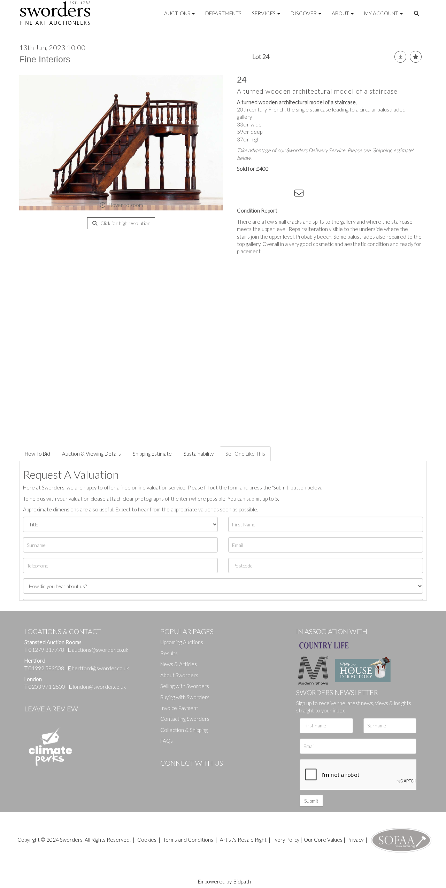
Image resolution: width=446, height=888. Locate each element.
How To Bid (37, 453)
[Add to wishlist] (416, 57)
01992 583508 (46, 668)
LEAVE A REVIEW (51, 708)
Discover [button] (304, 13)
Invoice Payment (179, 708)
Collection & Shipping (184, 730)
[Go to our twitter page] (181, 775)
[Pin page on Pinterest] (271, 194)
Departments (223, 13)
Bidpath (242, 881)
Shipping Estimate (152, 453)
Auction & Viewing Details (91, 453)
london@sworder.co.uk (97, 687)
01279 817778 (46, 650)
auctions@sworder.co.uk (98, 650)
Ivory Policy (286, 839)
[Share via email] (300, 194)
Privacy (355, 839)
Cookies (146, 839)
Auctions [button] (177, 13)
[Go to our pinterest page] (195, 775)
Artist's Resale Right (243, 839)
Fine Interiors (44, 59)
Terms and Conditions (188, 839)
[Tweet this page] (257, 194)
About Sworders (179, 675)
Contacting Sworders (184, 719)
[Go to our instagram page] (286, 194)
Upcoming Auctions (181, 642)
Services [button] (264, 13)
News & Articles (178, 664)
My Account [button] (381, 13)
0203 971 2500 (47, 687)
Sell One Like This (245, 453)
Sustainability (199, 453)
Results (169, 653)
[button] (417, 13)
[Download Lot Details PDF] (400, 57)
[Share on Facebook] (243, 194)
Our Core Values (323, 839)
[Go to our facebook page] (167, 775)
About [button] (341, 13)
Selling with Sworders (184, 686)
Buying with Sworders (184, 697)
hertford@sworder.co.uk (100, 668)
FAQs (166, 741)
